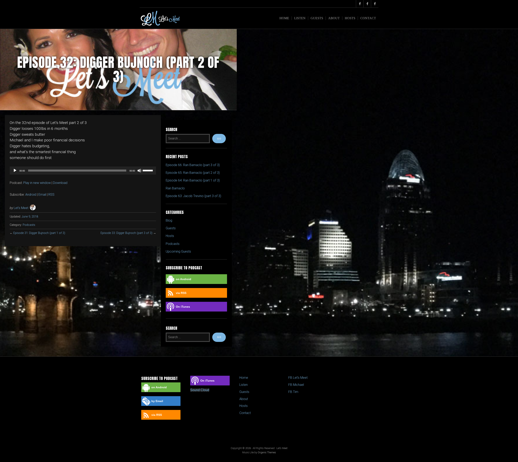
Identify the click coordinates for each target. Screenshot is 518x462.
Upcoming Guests (178, 251)
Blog (169, 220)
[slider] (148, 170)
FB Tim (293, 392)
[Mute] (139, 171)
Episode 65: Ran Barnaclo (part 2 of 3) (193, 173)
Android (30, 194)
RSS (51, 194)
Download (60, 183)
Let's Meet (21, 208)
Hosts (350, 18)
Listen (300, 18)
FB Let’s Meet (298, 378)
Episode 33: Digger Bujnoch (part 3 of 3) (126, 233)
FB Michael (296, 385)
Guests (317, 18)
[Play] (15, 171)
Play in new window (37, 183)
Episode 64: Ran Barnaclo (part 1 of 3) (193, 180)
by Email (157, 401)
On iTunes (183, 306)
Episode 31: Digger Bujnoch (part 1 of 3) (39, 233)
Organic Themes (267, 452)
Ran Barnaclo (175, 188)
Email (42, 194)
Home (284, 18)
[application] (83, 170)
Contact (368, 18)
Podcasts (29, 225)
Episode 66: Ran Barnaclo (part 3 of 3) (193, 165)
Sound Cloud (199, 390)
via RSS (181, 292)
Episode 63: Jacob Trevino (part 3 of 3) (193, 196)
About (334, 18)
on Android (183, 279)
